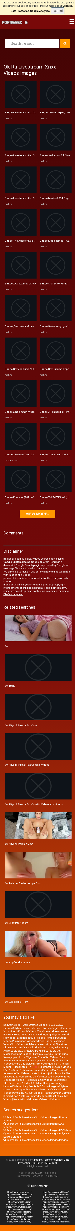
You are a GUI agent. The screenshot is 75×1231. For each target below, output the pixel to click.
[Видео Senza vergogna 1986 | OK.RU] (56, 320)
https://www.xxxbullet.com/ (19, 1212)
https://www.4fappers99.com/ (19, 1194)
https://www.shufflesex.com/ (19, 1207)
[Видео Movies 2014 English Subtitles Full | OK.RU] (56, 192)
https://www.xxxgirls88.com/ (56, 1192)
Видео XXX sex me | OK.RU (20, 283)
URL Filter (37, 1163)
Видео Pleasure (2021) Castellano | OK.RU (29, 497)
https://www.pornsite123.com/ (19, 1204)
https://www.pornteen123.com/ (56, 1204)
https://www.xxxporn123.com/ (19, 1217)
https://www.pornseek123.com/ (56, 1199)
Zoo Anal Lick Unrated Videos (30, 1096)
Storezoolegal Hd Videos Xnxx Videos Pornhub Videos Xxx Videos (37, 1029)
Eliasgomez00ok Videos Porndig (36, 1037)
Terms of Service (53, 1159)
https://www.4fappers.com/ (19, 1192)
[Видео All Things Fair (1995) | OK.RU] (56, 406)
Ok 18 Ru (10, 685)
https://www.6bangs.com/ (19, 1197)
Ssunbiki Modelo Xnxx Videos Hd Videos (36, 1099)
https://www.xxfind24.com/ (19, 1219)
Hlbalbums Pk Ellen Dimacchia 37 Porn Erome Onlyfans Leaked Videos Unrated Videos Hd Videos (37, 1076)
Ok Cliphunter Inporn (16, 922)
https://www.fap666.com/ (19, 1202)
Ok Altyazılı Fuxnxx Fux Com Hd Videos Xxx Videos (34, 804)
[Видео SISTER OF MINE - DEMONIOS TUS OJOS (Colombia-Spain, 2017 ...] (56, 277)
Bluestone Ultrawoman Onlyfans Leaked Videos (35, 1046)
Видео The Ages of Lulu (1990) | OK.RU (27, 240)
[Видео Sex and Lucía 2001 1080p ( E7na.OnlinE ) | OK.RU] (21, 363)
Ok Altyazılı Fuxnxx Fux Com (21, 725)
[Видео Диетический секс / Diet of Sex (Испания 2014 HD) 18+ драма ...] (21, 320)
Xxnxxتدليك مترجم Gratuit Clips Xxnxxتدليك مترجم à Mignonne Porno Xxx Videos (35, 1055)
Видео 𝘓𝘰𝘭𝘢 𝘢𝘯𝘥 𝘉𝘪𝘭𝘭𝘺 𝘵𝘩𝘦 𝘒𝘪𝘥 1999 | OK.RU (30, 411)
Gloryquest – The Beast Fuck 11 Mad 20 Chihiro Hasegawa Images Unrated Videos (36, 1083)
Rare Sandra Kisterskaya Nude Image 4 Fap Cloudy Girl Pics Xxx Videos (36, 1060)
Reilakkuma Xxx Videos (39, 1079)
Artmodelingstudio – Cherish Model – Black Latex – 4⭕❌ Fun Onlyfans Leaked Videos (37, 1065)
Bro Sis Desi (11, 1070)
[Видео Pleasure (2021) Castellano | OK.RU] (21, 491)
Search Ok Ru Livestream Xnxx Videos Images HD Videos (38, 1130)
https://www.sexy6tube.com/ (56, 1194)
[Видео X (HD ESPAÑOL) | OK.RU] (56, 491)
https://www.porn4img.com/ (55, 1219)
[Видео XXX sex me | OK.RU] (21, 277)
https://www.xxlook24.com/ (19, 1222)
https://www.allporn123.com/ (56, 1207)
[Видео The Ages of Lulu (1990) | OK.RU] (21, 235)
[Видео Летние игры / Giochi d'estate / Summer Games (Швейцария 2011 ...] (56, 106)
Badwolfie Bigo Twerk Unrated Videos (25, 1024)
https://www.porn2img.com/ (55, 1214)
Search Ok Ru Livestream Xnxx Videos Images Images (37, 1140)
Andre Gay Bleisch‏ (23, 1063)
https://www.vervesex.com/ (19, 1209)
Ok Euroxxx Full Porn (16, 1001)
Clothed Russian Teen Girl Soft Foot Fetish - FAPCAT (35, 454)
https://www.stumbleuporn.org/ (56, 1222)
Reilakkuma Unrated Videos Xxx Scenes (43, 1070)
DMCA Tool (50, 1163)
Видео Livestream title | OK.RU (22, 112)
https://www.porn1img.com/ (55, 1212)
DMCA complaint (13, 594)
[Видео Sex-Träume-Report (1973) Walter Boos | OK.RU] (56, 363)
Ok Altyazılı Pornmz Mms (19, 844)
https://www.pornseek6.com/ (56, 1202)
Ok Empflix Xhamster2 (17, 962)
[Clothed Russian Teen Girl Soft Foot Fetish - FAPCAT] (21, 448)
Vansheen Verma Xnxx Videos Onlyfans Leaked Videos (34, 1042)
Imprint (38, 1159)
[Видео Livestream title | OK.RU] (21, 106)
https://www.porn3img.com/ (55, 1217)
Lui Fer (48, 1041)
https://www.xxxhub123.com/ (19, 1214)
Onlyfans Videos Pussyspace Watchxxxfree (34, 1039)
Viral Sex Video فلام (39, 1034)
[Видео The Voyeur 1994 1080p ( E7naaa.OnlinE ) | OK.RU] (56, 448)
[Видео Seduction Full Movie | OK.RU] (56, 149)
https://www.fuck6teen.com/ (55, 1197)
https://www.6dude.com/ (19, 1199)
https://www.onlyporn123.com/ (56, 1209)
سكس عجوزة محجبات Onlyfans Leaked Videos (33, 1026)
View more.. (37, 514)
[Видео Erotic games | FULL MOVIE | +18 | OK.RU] (56, 235)
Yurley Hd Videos (57, 1047)
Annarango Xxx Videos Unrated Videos (25, 1073)
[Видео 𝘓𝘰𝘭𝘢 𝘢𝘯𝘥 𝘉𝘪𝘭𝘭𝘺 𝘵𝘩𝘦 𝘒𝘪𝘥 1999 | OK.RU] (21, 406)
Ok (6, 646)
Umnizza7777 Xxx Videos (27, 1092)
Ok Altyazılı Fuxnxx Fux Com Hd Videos (27, 764)
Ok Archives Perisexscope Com (23, 883)
